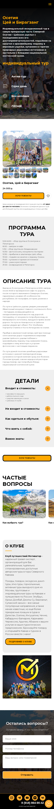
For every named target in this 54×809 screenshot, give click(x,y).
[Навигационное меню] (49, 4)
